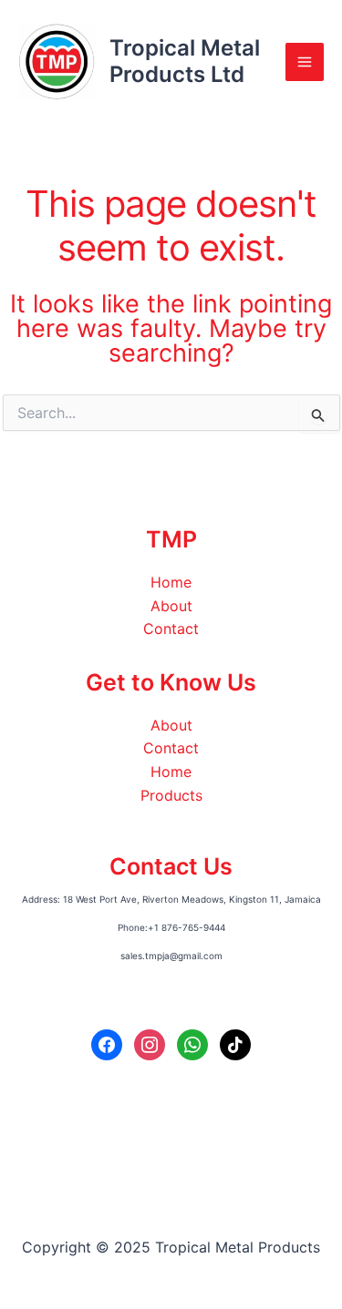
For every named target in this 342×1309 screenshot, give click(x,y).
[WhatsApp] (192, 1043)
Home (171, 582)
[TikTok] (235, 1043)
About (171, 606)
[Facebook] (106, 1043)
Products (171, 795)
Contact (171, 628)
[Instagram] (149, 1043)
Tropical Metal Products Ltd (184, 61)
